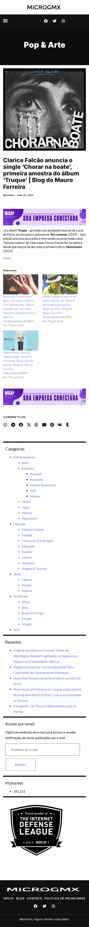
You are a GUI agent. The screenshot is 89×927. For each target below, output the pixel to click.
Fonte (7, 258)
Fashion (27, 552)
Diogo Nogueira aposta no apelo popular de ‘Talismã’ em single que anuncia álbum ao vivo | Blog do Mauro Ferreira (59, 305)
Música (27, 513)
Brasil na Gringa (33, 613)
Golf (33, 490)
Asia (25, 607)
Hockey (35, 496)
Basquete (36, 479)
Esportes (28, 468)
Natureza (28, 563)
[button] (5, 20)
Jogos (26, 507)
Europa (26, 618)
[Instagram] (63, 21)
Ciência (27, 580)
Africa (26, 602)
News (17, 574)
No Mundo (20, 596)
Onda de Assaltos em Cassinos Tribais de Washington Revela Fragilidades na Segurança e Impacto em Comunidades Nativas (45, 656)
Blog (20, 898)
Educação (28, 546)
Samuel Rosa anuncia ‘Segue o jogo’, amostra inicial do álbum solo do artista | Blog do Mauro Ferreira (18, 361)
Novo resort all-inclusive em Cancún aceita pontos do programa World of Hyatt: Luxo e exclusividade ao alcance (47, 694)
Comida (27, 535)
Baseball (36, 474)
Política (27, 591)
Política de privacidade (64, 898)
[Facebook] (46, 21)
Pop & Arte (44, 44)
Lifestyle (19, 524)
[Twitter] (55, 21)
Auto (25, 463)
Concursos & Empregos (37, 541)
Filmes (26, 502)
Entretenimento (24, 457)
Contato (34, 898)
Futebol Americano (43, 485)
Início (9, 898)
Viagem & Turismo (34, 568)
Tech (16, 630)
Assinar (20, 764)
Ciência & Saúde (33, 529)
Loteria (27, 557)
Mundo (26, 585)
